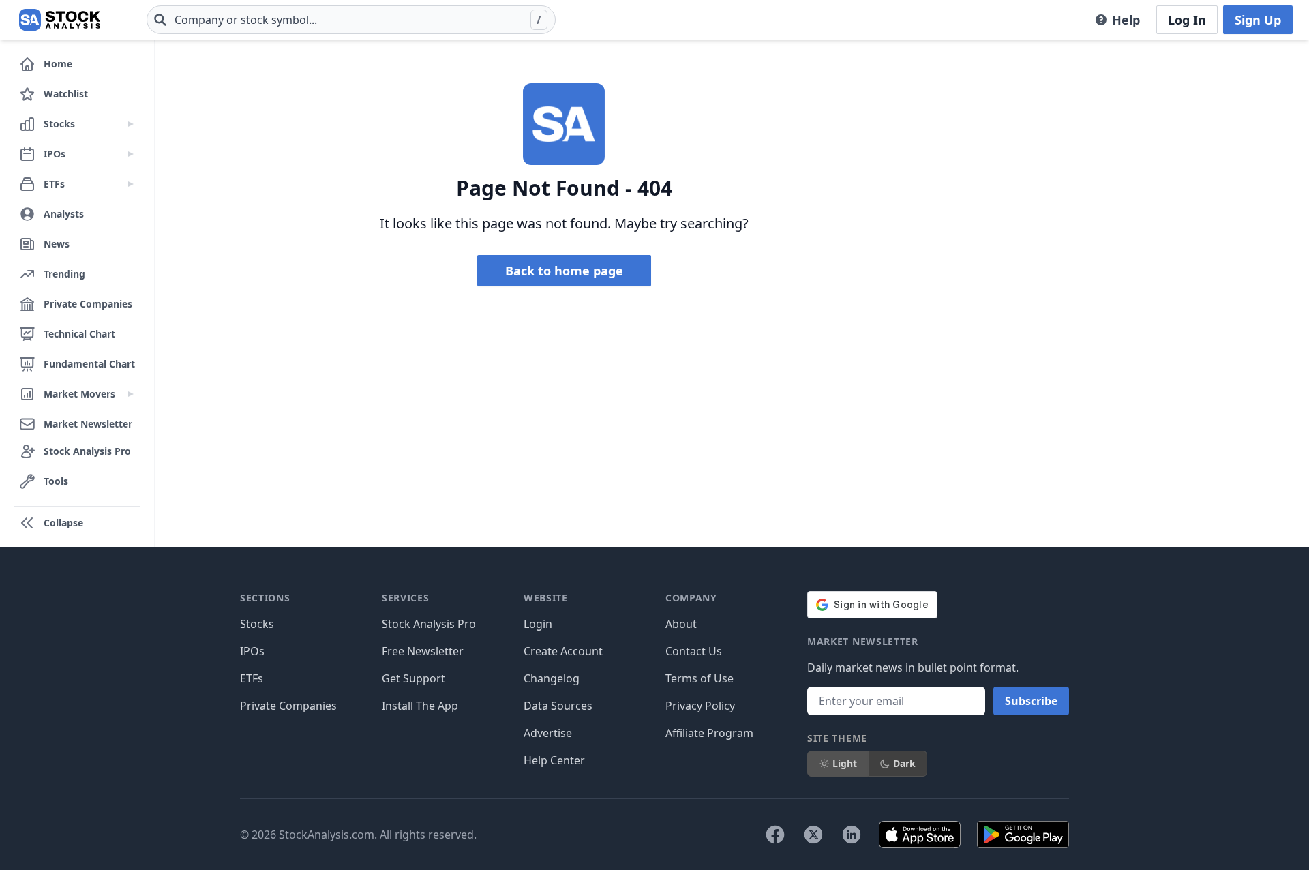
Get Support (413, 678)
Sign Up (1258, 20)
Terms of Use (699, 678)
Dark (904, 763)
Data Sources (558, 705)
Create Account (563, 651)
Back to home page (564, 270)
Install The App (420, 705)
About (681, 623)
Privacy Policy (700, 705)
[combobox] (351, 19)
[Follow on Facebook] (775, 834)
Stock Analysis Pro (429, 623)
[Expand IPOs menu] (130, 154)
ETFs (251, 678)
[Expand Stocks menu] (130, 124)
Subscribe (1031, 700)
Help (1126, 20)
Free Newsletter (423, 651)
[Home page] (59, 19)
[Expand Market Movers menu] (130, 394)
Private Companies (288, 705)
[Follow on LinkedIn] (851, 834)
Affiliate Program (709, 732)
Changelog (552, 678)
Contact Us (693, 651)
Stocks (257, 623)
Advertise (548, 732)
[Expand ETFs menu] (130, 184)
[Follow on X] (813, 834)
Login (538, 623)
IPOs (252, 651)
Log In (1187, 20)
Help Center (554, 760)
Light (844, 763)
